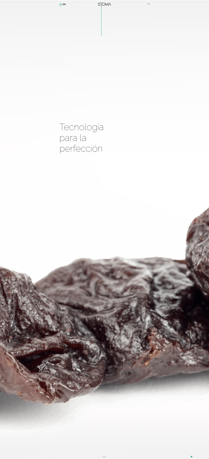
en (64, 4)
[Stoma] (104, 5)
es (60, 4)
